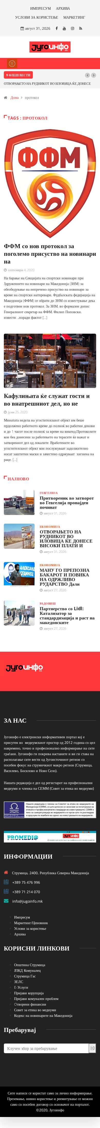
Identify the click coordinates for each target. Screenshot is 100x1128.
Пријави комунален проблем (36, 998)
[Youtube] (64, 28)
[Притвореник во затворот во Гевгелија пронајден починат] (19, 502)
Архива (20, 934)
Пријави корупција (29, 992)
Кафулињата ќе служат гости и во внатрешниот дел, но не (47, 399)
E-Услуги (21, 987)
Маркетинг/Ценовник (31, 922)
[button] (87, 75)
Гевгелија (49, 493)
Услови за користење (30, 928)
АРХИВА (63, 8)
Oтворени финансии (30, 1004)
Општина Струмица (29, 964)
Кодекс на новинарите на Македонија (43, 1015)
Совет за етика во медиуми (35, 1009)
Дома (15, 97)
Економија (50, 527)
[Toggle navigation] (12, 63)
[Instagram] (72, 28)
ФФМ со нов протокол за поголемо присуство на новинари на (50, 253)
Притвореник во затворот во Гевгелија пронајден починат (67, 502)
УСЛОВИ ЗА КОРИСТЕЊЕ (36, 17)
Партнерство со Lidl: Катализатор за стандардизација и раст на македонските (67, 615)
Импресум (22, 917)
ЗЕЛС (18, 981)
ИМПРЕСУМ (40, 8)
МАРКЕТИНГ (74, 17)
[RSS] (80, 28)
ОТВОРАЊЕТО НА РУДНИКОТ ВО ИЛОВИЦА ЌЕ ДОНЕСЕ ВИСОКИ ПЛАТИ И (66, 539)
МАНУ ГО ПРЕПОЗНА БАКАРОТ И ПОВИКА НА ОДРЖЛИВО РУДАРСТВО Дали (64, 577)
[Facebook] (57, 28)
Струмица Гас (25, 976)
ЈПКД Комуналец (27, 970)
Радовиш (48, 603)
